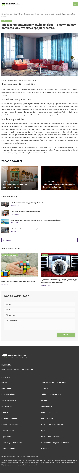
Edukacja (44, 388)
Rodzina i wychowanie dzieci (52, 424)
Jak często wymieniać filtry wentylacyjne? (25, 211)
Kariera (44, 400)
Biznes (4, 382)
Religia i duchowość (9, 424)
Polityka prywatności (15, 370)
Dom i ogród (7, 21)
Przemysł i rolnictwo (9, 418)
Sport (43, 430)
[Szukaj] (3, 240)
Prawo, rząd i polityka (49, 412)
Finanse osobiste (8, 394)
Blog (3, 370)
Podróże (4, 412)
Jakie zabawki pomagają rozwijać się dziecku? (18, 281)
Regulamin (29, 370)
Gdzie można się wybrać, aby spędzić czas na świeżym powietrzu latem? (36, 220)
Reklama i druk (47, 418)
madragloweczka (10, 84)
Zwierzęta (45, 449)
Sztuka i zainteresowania (51, 436)
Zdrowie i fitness (8, 449)
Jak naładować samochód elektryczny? (24, 229)
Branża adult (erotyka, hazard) (53, 382)
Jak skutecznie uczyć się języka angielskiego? (27, 203)
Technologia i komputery (11, 443)
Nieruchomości (47, 406)
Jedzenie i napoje (8, 400)
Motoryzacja (6, 406)
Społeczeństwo (7, 430)
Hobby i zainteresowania (51, 394)
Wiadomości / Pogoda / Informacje (55, 443)
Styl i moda (6, 436)
